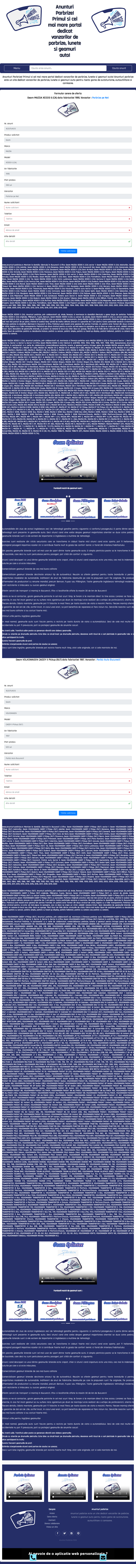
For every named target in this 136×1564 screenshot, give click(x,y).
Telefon (8, 213)
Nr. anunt (8, 123)
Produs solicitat (11, 134)
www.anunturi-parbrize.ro (12, 265)
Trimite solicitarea (68, 251)
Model (7, 157)
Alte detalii (9, 236)
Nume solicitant (11, 202)
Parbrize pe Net (100, 97)
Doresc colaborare (52, 1523)
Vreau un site (52, 1527)
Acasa (52, 1513)
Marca (7, 146)
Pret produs (10, 180)
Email (6, 225)
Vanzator (8, 191)
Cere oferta (52, 1516)
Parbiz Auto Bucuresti (108, 659)
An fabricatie (10, 168)
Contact (52, 1520)
